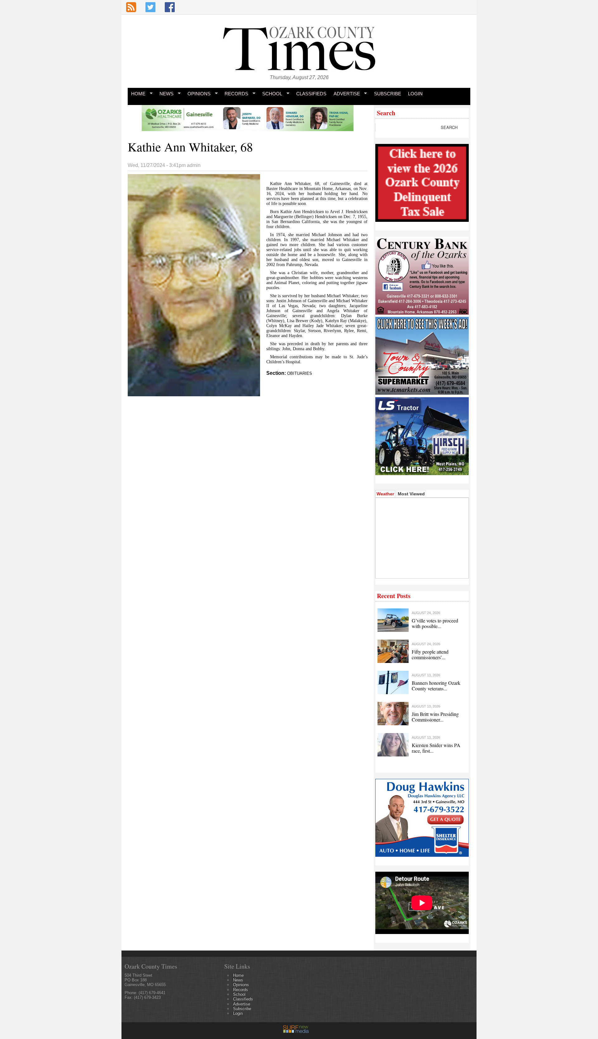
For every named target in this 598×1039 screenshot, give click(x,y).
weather (421, 569)
